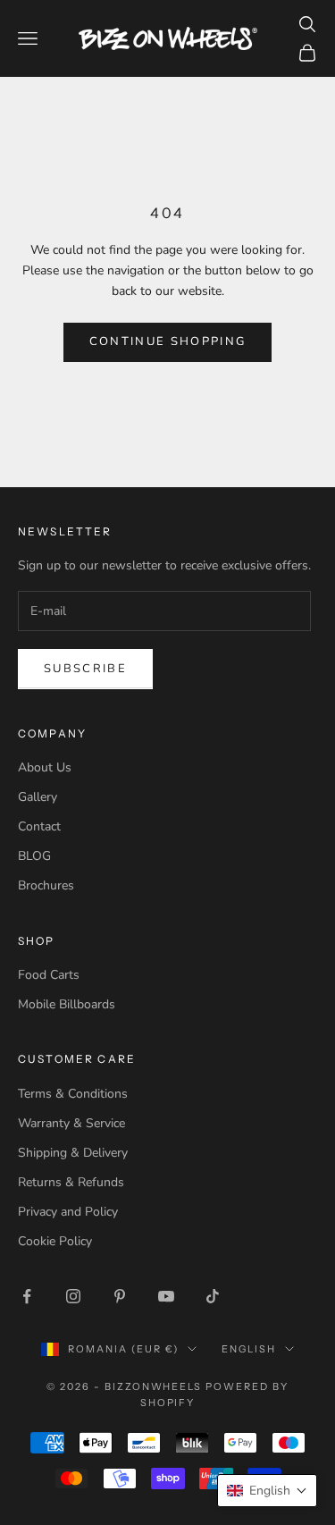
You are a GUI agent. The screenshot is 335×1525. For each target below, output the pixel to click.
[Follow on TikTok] (213, 1296)
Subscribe (85, 669)
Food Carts (49, 974)
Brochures (46, 885)
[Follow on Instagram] (73, 1296)
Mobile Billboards (66, 1004)
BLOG (34, 855)
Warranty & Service (71, 1123)
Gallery (37, 796)
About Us (44, 767)
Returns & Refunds (71, 1182)
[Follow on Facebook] (27, 1296)
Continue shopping (168, 341)
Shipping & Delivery (73, 1152)
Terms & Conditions (73, 1093)
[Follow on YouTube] (166, 1296)
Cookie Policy (55, 1241)
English (249, 1349)
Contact (39, 826)
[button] (267, 1490)
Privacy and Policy (68, 1211)
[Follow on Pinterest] (120, 1296)
